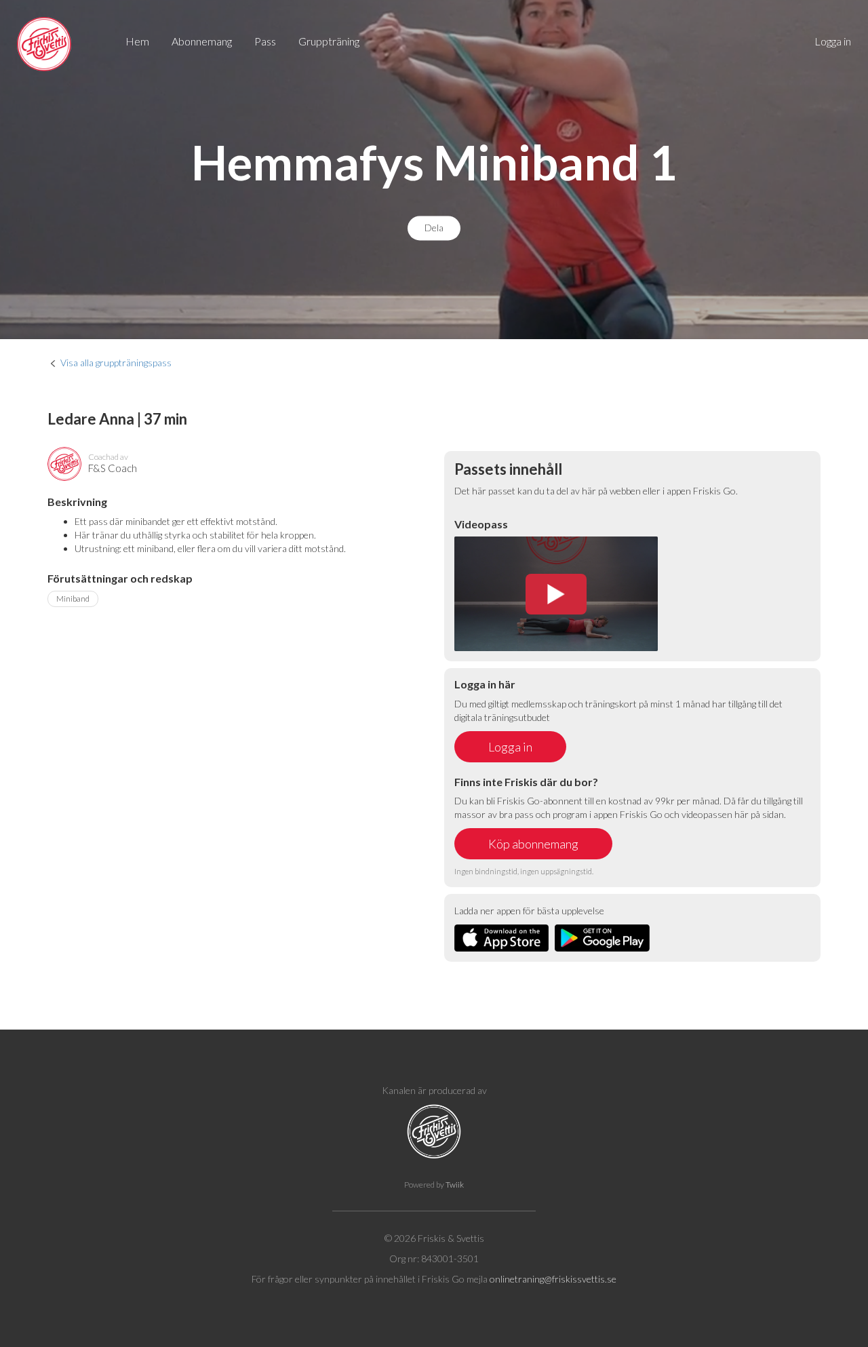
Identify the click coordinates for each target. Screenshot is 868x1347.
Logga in (832, 41)
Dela (434, 228)
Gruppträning (328, 41)
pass (265, 41)
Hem (137, 41)
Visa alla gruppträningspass (116, 362)
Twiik (455, 1184)
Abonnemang (202, 41)
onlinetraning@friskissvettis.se (553, 1279)
